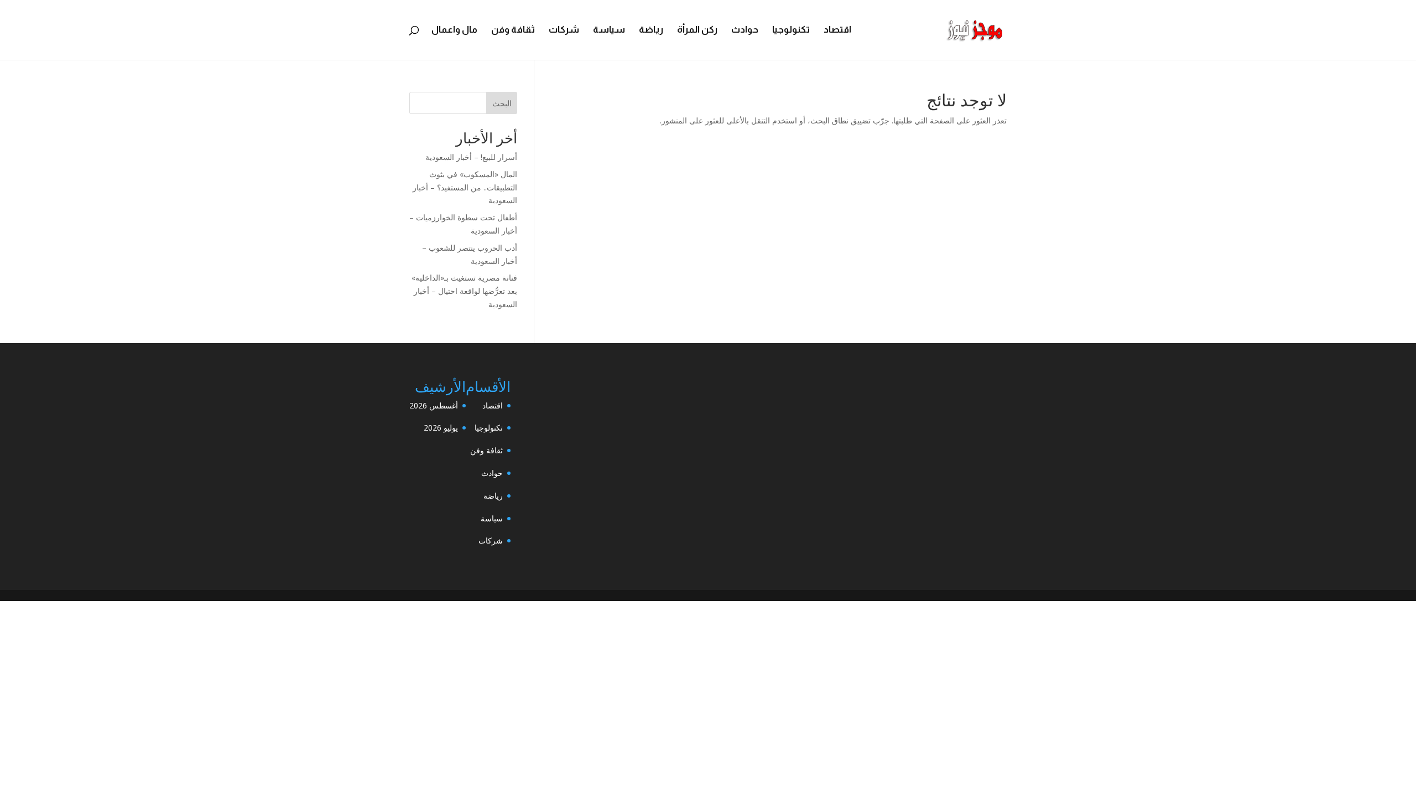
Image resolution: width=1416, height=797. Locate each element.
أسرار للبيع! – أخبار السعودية (471, 157)
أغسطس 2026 (433, 405)
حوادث (744, 30)
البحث (502, 103)
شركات (564, 30)
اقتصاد (837, 30)
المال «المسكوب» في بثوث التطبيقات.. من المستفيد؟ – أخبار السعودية (465, 187)
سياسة (609, 30)
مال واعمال (454, 30)
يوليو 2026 (441, 427)
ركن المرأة (697, 30)
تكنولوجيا (791, 30)
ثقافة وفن (513, 30)
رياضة (651, 30)
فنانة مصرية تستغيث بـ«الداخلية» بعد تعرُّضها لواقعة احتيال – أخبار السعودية (464, 290)
